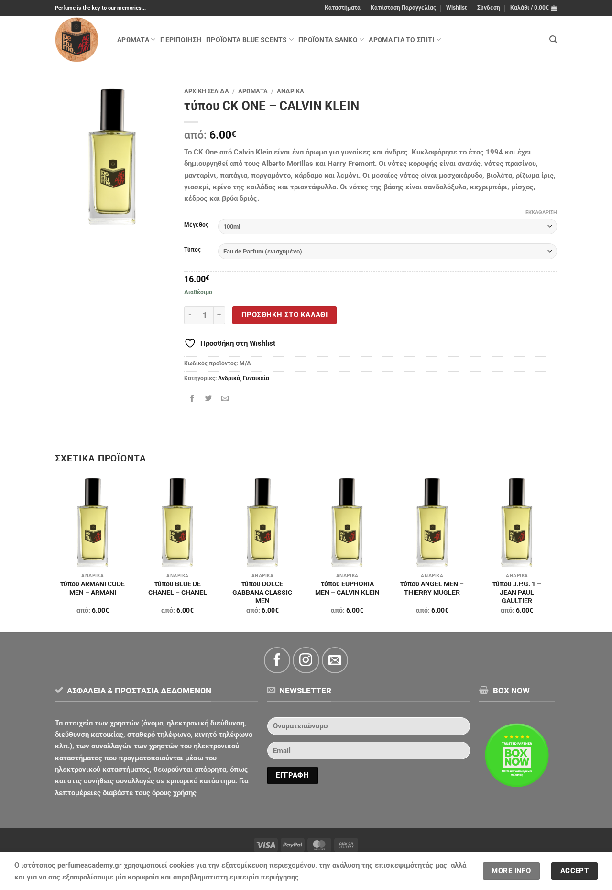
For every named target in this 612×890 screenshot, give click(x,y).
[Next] (554, 553)
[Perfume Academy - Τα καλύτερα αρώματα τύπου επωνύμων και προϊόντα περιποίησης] (79, 40)
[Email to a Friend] (225, 398)
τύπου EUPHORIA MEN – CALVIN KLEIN (347, 588)
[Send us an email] (335, 660)
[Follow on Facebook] (277, 660)
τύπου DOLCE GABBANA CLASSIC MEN (262, 592)
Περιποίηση (180, 40)
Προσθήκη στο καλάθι (284, 314)
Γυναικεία (256, 378)
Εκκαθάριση (541, 212)
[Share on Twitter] (208, 398)
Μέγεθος (196, 225)
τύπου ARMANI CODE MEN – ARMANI (92, 588)
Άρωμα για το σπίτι (401, 40)
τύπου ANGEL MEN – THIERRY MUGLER (432, 588)
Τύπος (192, 250)
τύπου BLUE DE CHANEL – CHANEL (177, 588)
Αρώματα (133, 40)
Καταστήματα (343, 7)
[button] (488, 8)
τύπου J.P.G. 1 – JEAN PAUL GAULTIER (516, 592)
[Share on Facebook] (192, 398)
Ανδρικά (290, 91)
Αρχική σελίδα (206, 91)
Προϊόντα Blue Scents (246, 40)
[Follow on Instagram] (306, 660)
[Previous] (55, 553)
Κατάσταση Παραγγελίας (403, 7)
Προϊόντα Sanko (328, 40)
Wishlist (456, 7)
